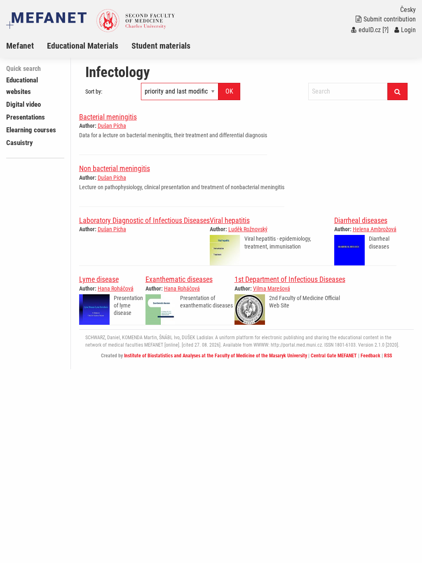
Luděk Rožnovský (247, 229)
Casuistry (19, 142)
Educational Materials (82, 46)
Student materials (160, 46)
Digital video (23, 104)
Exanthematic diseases (179, 279)
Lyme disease (99, 279)
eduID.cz (370, 30)
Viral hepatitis (230, 220)
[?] (385, 30)
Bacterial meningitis (108, 117)
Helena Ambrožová (374, 229)
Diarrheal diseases (360, 220)
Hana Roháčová (116, 288)
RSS (388, 356)
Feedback (370, 356)
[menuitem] (26, 45)
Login (408, 30)
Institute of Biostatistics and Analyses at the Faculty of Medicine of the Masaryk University (215, 356)
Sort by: (93, 91)
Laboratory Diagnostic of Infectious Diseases (144, 220)
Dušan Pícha (112, 125)
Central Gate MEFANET (334, 356)
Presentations (25, 117)
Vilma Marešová (271, 288)
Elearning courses (31, 130)
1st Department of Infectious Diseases (289, 279)
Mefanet (20, 46)
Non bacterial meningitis (114, 168)
